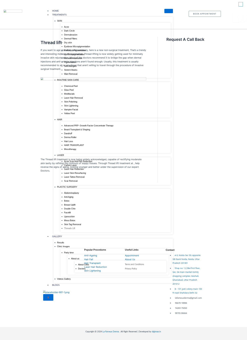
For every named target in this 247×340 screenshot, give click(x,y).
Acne (66, 27)
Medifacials (69, 94)
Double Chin (69, 208)
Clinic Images (63, 246)
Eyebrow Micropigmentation (77, 46)
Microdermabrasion (73, 58)
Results (60, 242)
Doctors (81, 268)
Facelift (67, 212)
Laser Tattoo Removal (74, 177)
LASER (60, 155)
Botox (66, 201)
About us (75, 258)
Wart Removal (70, 74)
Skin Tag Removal (72, 224)
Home (55, 11)
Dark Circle (69, 30)
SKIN (59, 21)
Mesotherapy (70, 149)
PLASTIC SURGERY (67, 187)
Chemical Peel (71, 86)
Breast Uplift (69, 205)
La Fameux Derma (110, 332)
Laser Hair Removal (73, 98)
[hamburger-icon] (168, 11)
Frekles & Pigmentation (75, 50)
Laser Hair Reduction (74, 169)
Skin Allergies (70, 66)
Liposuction (69, 216)
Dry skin (68, 42)
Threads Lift (69, 228)
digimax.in (157, 332)
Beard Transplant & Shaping (77, 129)
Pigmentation (70, 62)
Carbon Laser (70, 165)
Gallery (57, 236)
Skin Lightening (71, 105)
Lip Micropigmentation (74, 54)
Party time (69, 252)
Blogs (56, 285)
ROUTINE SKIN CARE (68, 80)
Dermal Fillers (70, 38)
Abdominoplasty (71, 193)
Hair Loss (68, 141)
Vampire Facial (71, 109)
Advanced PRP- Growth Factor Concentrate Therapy (88, 125)
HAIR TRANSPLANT (74, 145)
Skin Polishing (70, 101)
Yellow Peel (69, 113)
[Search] (238, 17)
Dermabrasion (70, 34)
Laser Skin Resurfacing (75, 173)
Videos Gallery (64, 279)
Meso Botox (69, 220)
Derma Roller (70, 137)
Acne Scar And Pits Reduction (78, 161)
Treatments (59, 14)
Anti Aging (68, 197)
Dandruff (68, 133)
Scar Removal (70, 181)
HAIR (59, 119)
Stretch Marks (70, 70)
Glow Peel (69, 90)
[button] (241, 4)
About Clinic (83, 264)
